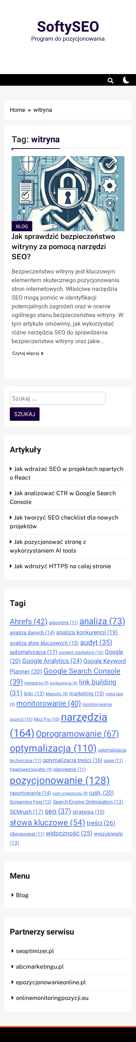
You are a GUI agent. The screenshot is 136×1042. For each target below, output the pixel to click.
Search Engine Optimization (88, 802)
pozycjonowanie (60, 780)
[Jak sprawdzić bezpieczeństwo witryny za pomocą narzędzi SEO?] (68, 193)
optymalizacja (53, 748)
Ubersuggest (27, 834)
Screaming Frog (30, 801)
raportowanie (30, 793)
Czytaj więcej (25, 353)
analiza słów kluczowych (44, 643)
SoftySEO (68, 27)
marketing (86, 693)
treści (101, 823)
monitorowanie (48, 703)
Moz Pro (46, 719)
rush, (101, 793)
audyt (96, 642)
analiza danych (32, 632)
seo (58, 811)
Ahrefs (29, 621)
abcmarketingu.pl (40, 966)
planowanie (69, 769)
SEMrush (26, 812)
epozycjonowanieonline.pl (51, 982)
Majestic (57, 694)
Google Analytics (52, 661)
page (113, 760)
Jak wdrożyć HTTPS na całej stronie (62, 566)
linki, (34, 693)
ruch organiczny (70, 793)
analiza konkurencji (87, 632)
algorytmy (63, 622)
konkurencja (64, 683)
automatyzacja (33, 652)
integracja (36, 683)
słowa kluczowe (47, 823)
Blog (22, 226)
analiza (102, 621)
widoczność (69, 833)
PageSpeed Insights (31, 769)
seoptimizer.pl (35, 951)
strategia (88, 812)
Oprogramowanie (77, 734)
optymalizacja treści (72, 760)
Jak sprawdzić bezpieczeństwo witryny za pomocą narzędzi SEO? (63, 246)
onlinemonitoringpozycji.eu (52, 997)
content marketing (81, 652)
